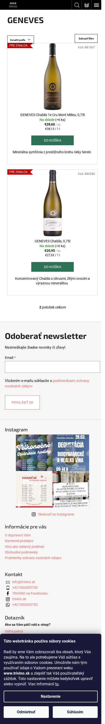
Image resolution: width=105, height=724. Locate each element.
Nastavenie (51, 696)
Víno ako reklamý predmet (24, 547)
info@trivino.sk (23, 582)
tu (57, 684)
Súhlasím (75, 712)
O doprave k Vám (18, 535)
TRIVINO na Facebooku (30, 593)
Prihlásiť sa (22, 402)
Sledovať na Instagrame (56, 514)
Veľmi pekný (14, 631)
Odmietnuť (26, 712)
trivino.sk (19, 599)
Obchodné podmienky (21, 552)
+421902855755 (25, 587)
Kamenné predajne (19, 541)
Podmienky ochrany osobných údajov (33, 558)
